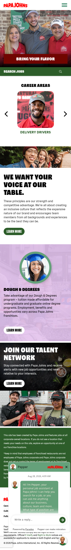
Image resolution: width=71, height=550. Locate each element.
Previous (6, 114)
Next (65, 114)
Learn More (14, 231)
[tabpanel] (36, 113)
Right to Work (44, 535)
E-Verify (29, 535)
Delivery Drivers (35, 132)
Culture (7, 511)
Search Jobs (14, 71)
